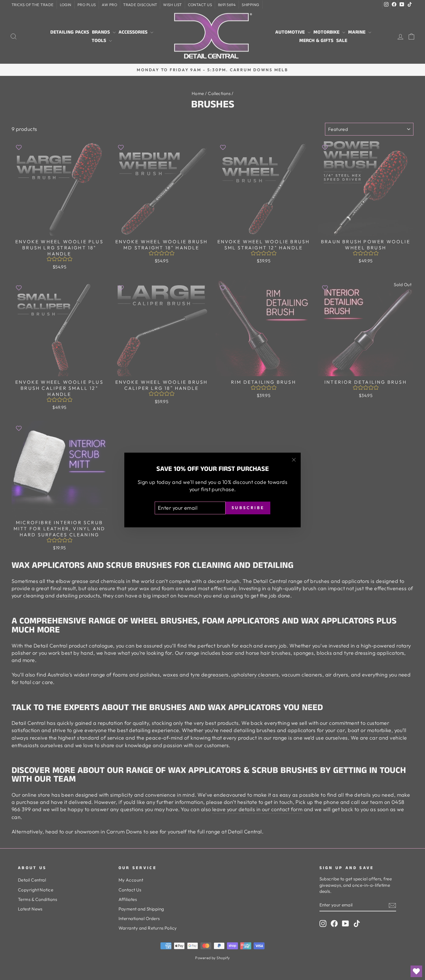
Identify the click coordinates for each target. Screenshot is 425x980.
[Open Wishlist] (416, 971)
